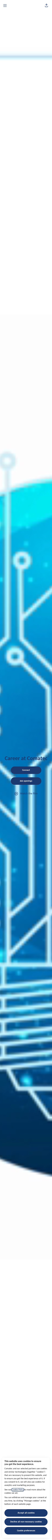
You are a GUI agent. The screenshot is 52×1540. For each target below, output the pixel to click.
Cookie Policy (18, 1490)
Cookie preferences (26, 1531)
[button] (46, 5)
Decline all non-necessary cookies (26, 1522)
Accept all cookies (26, 1513)
